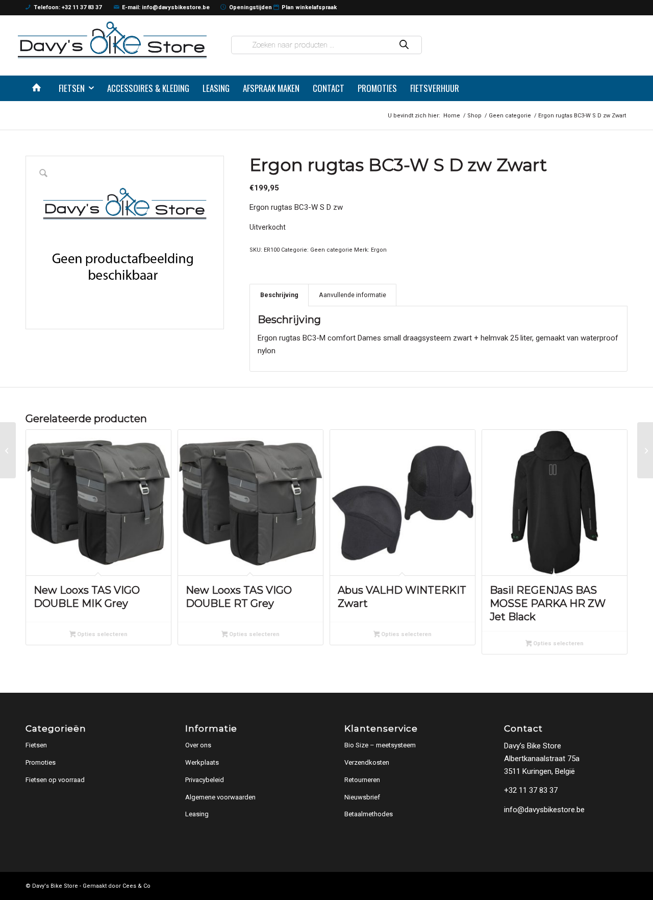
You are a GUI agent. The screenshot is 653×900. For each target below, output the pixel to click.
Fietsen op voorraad (55, 780)
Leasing (197, 814)
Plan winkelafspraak (309, 7)
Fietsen (36, 745)
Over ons (198, 745)
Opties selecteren (102, 634)
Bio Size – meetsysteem (380, 745)
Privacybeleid (204, 780)
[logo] (112, 39)
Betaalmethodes (368, 814)
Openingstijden (250, 7)
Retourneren (362, 780)
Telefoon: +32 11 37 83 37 (68, 7)
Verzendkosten (366, 762)
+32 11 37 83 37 (531, 790)
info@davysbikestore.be (544, 809)
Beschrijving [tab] (279, 295)
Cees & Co (136, 886)
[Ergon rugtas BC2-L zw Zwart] (8, 450)
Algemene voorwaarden (220, 797)
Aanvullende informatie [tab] (352, 295)
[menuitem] (39, 88)
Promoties (41, 762)
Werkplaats (202, 762)
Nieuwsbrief (362, 797)
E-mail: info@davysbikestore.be (166, 7)
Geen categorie (331, 250)
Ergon (379, 250)
